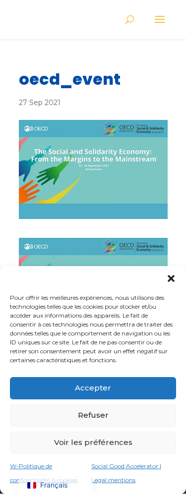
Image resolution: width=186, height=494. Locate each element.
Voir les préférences (93, 442)
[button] (171, 278)
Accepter (93, 387)
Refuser (93, 415)
